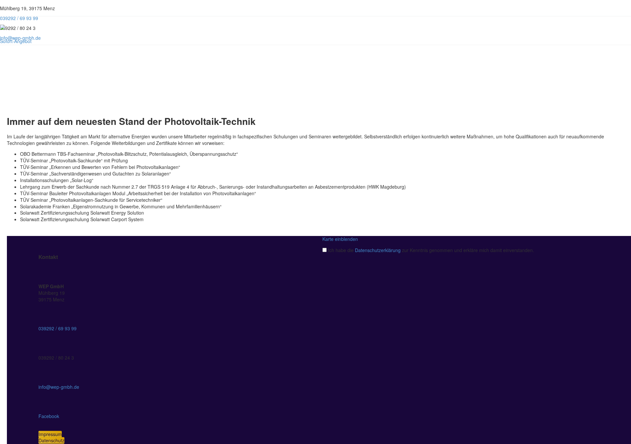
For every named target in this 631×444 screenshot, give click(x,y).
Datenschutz (51, 440)
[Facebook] (80, 10)
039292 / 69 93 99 (57, 328)
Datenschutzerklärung (378, 250)
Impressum (50, 434)
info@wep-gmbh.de (58, 387)
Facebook (48, 416)
